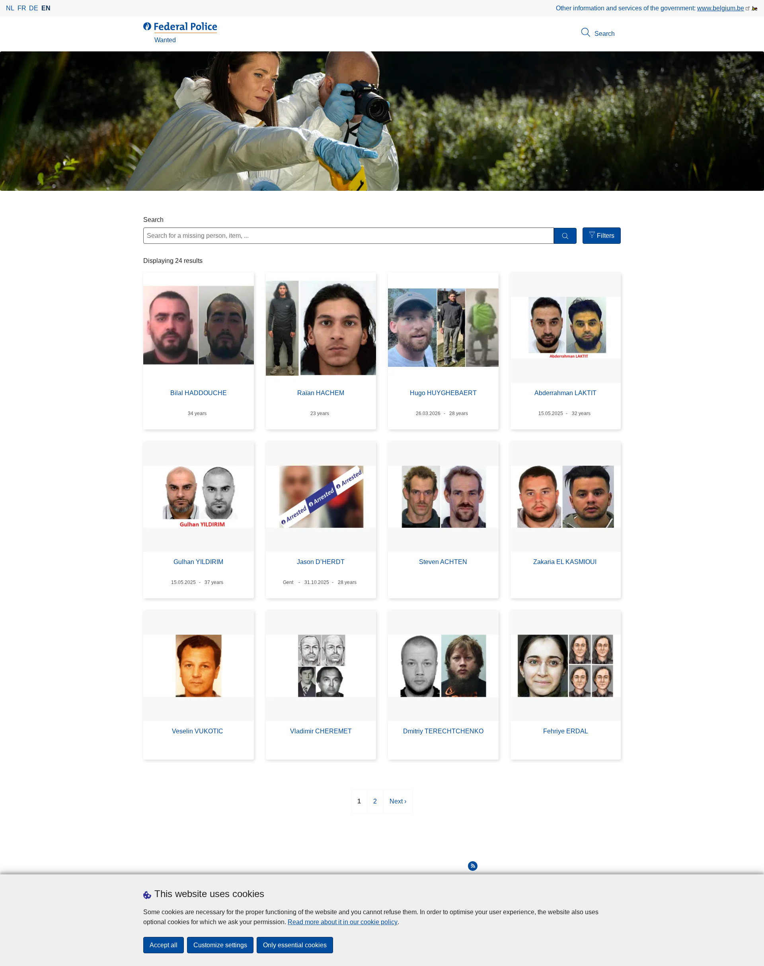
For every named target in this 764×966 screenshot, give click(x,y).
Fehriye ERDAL (565, 731)
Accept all (163, 945)
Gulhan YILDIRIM (198, 561)
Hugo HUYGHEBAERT (443, 393)
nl (10, 8)
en (46, 8)
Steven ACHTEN (443, 561)
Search (153, 219)
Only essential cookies (295, 945)
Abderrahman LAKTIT (565, 393)
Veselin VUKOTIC (198, 731)
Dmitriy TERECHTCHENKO (443, 731)
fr (22, 8)
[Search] (565, 236)
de (33, 8)
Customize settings (220, 945)
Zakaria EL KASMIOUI (565, 561)
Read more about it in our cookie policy (343, 922)
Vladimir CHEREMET (321, 731)
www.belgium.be (720, 8)
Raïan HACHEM (320, 393)
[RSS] (472, 866)
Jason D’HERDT (321, 561)
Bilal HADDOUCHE (198, 393)
